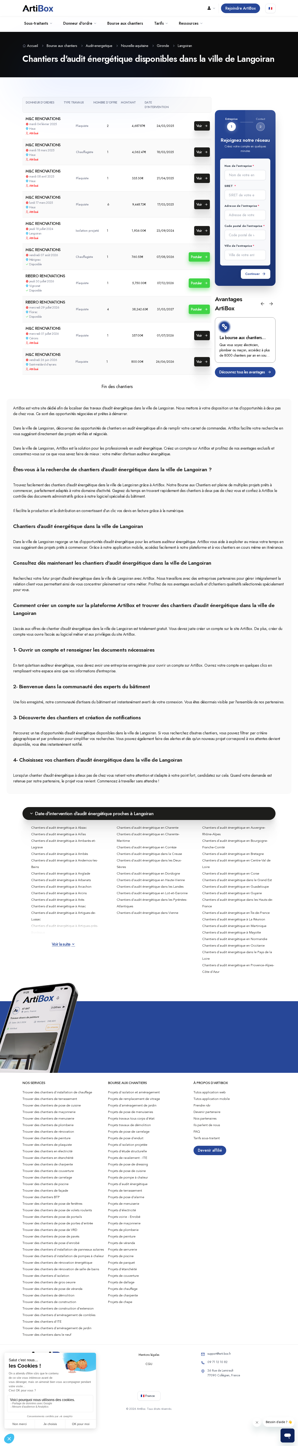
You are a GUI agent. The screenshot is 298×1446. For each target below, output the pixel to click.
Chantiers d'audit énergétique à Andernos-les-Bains (64, 863)
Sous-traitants (36, 23)
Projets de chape (120, 1302)
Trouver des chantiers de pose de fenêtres (52, 1203)
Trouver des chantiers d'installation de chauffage (57, 1092)
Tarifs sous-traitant (207, 1138)
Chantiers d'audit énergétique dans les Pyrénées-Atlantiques (152, 902)
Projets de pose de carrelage (128, 1131)
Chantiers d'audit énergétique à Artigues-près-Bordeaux (64, 929)
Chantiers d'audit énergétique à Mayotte (231, 932)
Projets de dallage (121, 1282)
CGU (149, 1364)
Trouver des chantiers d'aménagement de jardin (56, 1328)
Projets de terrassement (125, 1190)
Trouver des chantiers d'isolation (45, 1275)
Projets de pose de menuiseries (130, 1112)
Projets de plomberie (123, 1230)
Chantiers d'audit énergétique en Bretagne (233, 854)
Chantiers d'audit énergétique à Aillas (58, 834)
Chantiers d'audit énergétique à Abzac (59, 827)
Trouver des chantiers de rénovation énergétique (57, 1262)
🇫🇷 (270, 8)
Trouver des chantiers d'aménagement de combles (58, 1315)
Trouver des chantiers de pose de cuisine (51, 1105)
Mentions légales (149, 1355)
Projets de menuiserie (123, 1203)
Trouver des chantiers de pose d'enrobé (50, 1243)
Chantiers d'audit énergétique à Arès (57, 899)
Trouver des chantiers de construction (49, 1302)
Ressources (189, 23)
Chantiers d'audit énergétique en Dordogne (148, 873)
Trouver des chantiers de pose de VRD (49, 1230)
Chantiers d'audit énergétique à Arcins (59, 893)
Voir (199, 125)
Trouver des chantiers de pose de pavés (50, 1236)
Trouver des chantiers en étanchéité (47, 1158)
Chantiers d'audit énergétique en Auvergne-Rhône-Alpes (233, 830)
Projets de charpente (123, 1295)
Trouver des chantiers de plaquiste (47, 1144)
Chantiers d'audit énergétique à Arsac (58, 906)
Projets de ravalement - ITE (127, 1158)
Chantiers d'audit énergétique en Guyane (232, 893)
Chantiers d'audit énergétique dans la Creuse (149, 854)
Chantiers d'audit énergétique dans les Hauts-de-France (237, 902)
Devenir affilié (210, 1150)
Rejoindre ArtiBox (240, 8)
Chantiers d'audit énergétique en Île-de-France (236, 913)
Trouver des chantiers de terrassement (49, 1099)
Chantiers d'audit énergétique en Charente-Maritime (148, 837)
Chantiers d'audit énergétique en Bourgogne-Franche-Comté (235, 844)
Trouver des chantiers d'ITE (42, 1321)
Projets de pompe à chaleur (128, 1177)
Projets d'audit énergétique (127, 1184)
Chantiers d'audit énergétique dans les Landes (150, 886)
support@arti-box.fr (219, 1353)
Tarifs (159, 23)
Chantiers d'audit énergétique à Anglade (60, 873)
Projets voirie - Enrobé (124, 1217)
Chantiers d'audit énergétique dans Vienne (147, 913)
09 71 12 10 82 (217, 1362)
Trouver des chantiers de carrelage (47, 1177)
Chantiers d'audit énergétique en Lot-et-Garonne (152, 893)
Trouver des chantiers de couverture (48, 1171)
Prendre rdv (202, 1105)
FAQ (197, 1131)
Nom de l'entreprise (238, 166)
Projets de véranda (121, 1243)
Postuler (197, 256)
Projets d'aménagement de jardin (132, 1105)
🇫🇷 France (148, 1396)
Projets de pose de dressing (128, 1164)
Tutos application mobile (212, 1099)
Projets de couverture (123, 1275)
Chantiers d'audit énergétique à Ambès (59, 854)
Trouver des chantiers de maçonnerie (48, 1112)
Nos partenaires (205, 1118)
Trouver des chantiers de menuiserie (48, 1118)
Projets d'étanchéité (122, 1269)
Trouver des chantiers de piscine (45, 1184)
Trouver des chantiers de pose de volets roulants (57, 1210)
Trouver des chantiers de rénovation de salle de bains (60, 1269)
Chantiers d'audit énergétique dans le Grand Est (237, 880)
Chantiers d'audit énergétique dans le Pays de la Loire (237, 955)
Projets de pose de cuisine (127, 1171)
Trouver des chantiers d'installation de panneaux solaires (63, 1249)
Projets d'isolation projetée (127, 1144)
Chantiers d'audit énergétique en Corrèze (146, 847)
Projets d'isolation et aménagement (134, 1092)
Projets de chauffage (122, 1289)
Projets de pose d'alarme (126, 1197)
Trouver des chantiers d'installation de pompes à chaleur (63, 1256)
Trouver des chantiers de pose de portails (52, 1217)
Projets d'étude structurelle (127, 1151)
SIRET (229, 186)
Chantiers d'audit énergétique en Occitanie (233, 945)
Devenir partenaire (207, 1112)
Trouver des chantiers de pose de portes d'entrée (57, 1223)
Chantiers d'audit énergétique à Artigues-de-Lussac (63, 916)
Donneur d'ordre (77, 23)
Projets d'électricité (122, 1210)
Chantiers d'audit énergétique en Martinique (234, 926)
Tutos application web (210, 1092)
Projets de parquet (121, 1262)
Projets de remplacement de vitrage (134, 1099)
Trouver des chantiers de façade (45, 1190)
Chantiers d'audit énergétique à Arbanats (61, 880)
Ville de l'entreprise (238, 246)
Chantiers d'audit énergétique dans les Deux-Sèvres (149, 863)
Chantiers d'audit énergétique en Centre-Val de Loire (236, 863)
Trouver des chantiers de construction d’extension (58, 1308)
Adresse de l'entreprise (240, 206)
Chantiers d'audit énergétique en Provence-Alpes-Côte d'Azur (238, 968)
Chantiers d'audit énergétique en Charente (147, 827)
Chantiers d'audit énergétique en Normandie (234, 939)
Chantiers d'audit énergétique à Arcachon (61, 886)
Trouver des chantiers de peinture (46, 1138)
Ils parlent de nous (207, 1125)
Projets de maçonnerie (124, 1223)
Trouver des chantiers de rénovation (48, 1131)
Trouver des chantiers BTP (41, 1197)
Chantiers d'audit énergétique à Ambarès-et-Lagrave (63, 844)
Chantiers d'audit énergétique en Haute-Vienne (151, 880)
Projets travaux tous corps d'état (131, 1118)
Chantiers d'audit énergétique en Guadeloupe (235, 886)
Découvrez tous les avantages (242, 372)
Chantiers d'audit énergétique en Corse (230, 873)
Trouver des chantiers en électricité (47, 1151)
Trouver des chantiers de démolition (48, 1295)
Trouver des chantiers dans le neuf (46, 1334)
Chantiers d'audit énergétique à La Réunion (233, 919)
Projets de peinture (121, 1236)
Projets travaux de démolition (129, 1125)
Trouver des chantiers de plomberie (48, 1125)
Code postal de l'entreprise (243, 226)
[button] (262, 303)
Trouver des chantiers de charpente (47, 1164)
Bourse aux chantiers (125, 23)
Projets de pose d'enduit (125, 1138)
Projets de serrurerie (122, 1249)
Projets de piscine (121, 1256)
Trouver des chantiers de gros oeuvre (48, 1282)
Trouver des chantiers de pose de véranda (52, 1289)
